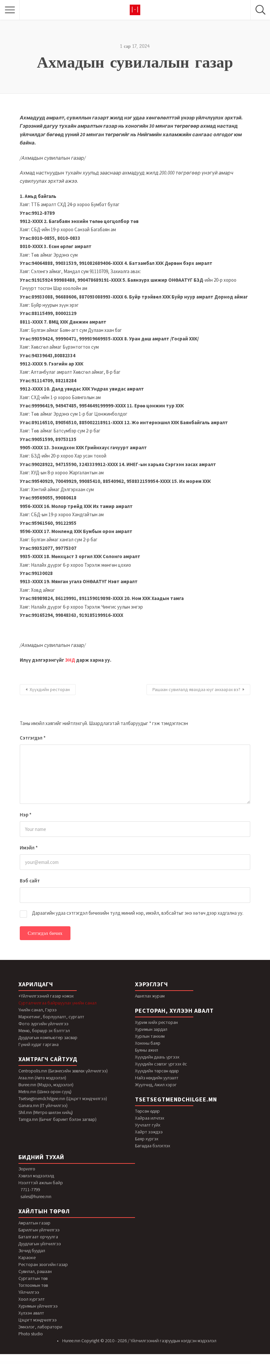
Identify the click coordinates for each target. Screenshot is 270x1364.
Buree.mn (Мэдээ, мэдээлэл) (45, 1085)
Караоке (27, 1257)
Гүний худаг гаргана (38, 1044)
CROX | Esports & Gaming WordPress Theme (131, 1362)
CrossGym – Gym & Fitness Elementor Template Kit (76, 1362)
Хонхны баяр (147, 1043)
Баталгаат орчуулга (38, 1237)
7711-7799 (30, 1189)
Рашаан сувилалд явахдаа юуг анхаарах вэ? (196, 689)
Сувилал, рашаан (35, 1271)
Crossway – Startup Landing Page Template (89, 1362)
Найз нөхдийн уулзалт (156, 1078)
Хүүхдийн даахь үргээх (157, 1057)
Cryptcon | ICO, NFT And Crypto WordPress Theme (200, 1362)
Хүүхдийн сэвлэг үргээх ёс (161, 1064)
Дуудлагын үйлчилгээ (39, 1244)
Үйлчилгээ (28, 1292)
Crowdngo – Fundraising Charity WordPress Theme (103, 1362)
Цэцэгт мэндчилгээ (37, 1320)
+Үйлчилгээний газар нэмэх (46, 996)
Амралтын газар (34, 1223)
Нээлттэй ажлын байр (40, 1183)
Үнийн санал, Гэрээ (37, 1010)
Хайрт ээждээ (149, 1132)
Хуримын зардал (151, 1029)
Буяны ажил (146, 1050)
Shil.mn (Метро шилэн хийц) (45, 1112)
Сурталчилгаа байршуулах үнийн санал (57, 1003)
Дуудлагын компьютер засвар (47, 1037)
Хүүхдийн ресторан (50, 689)
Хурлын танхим (150, 1036)
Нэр (26, 814)
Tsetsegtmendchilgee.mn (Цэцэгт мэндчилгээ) (62, 1098)
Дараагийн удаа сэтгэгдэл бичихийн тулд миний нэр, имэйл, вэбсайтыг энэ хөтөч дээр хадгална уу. (137, 913)
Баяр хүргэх (146, 1139)
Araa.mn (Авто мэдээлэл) (42, 1078)
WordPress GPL (65, 1362)
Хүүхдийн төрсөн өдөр (157, 1071)
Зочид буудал (31, 1250)
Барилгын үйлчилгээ (39, 1230)
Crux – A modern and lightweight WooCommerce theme (172, 1362)
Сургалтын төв (32, 1278)
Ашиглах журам (150, 996)
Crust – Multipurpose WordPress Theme (157, 1362)
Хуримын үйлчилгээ (38, 1306)
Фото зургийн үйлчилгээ (43, 1024)
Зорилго (26, 1169)
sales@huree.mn (35, 1196)
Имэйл (29, 847)
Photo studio (30, 1334)
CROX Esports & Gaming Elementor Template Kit (117, 1362)
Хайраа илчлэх (149, 1118)
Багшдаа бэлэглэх (152, 1146)
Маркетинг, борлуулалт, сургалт (51, 1017)
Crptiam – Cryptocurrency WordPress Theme (144, 1362)
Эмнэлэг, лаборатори (40, 1327)
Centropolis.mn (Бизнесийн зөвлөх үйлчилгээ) (63, 1071)
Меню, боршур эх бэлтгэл (44, 1030)
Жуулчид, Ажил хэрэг (156, 1085)
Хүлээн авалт (31, 1313)
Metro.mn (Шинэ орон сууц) (44, 1091)
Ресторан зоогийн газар (43, 1264)
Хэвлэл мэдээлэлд (36, 1176)
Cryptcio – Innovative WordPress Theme (186, 1362)
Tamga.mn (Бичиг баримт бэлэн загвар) (57, 1119)
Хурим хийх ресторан (156, 1022)
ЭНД (70, 660)
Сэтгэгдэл (33, 738)
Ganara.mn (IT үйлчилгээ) (43, 1105)
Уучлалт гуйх (147, 1125)
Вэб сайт (30, 880)
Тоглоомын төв (33, 1285)
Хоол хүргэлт (31, 1299)
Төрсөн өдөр (147, 1111)
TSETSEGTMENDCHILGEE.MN (176, 1099)
